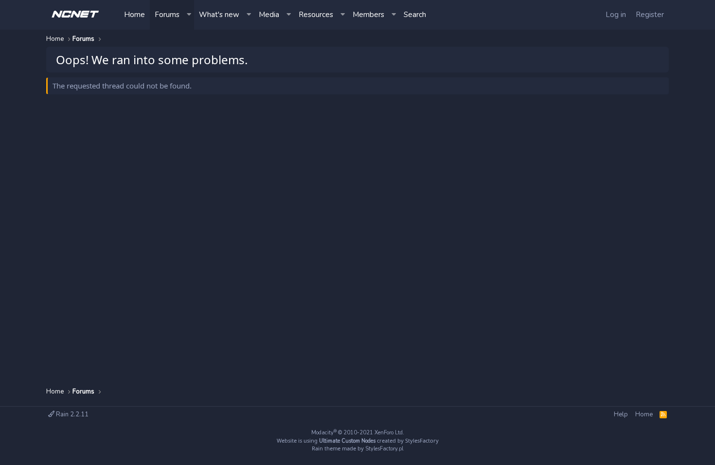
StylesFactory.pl (384, 448)
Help (621, 414)
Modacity (357, 432)
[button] (189, 15)
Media (269, 14)
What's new (219, 14)
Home (134, 14)
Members (368, 14)
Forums (167, 14)
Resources (316, 14)
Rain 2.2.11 (71, 414)
